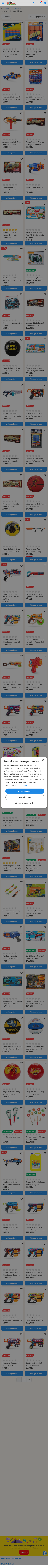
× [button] (43, 760)
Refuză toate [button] (25, 797)
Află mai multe (21, 785)
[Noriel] (11, 2)
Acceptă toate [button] (24, 791)
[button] (24, 803)
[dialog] (24, 782)
